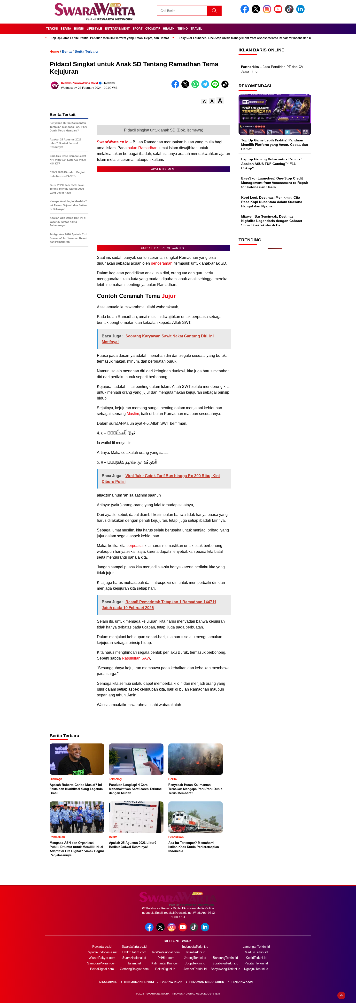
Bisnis (79, 28)
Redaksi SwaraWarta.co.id (79, 83)
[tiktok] (290, 12)
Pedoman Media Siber (206, 982)
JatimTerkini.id (195, 952)
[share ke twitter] (186, 87)
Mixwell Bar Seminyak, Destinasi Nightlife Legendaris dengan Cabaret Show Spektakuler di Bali (271, 220)
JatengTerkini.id (195, 958)
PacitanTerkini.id (256, 963)
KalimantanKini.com (165, 963)
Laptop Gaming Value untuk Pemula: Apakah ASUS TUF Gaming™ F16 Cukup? (271, 163)
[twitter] (257, 12)
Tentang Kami (242, 982)
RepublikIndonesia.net (101, 952)
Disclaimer (108, 982)
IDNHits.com (165, 958)
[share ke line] (216, 87)
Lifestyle (94, 28)
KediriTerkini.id (256, 958)
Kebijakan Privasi (139, 982)
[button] (204, 101)
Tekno (183, 28)
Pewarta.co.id (101, 946)
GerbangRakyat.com (134, 969)
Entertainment (117, 28)
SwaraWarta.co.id (113, 142)
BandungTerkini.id (225, 958)
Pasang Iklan (172, 982)
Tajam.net (134, 963)
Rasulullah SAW (136, 658)
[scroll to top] (341, 995)
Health (169, 28)
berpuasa (134, 546)
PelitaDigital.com (102, 969)
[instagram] (268, 12)
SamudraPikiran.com (101, 963)
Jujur (169, 296)
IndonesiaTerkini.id (195, 946)
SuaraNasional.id (134, 958)
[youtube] (279, 12)
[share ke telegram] (206, 87)
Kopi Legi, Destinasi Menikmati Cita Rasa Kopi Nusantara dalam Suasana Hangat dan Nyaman (271, 202)
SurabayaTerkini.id (225, 963)
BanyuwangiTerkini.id (225, 969)
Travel (196, 28)
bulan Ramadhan (142, 148)
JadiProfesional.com (165, 952)
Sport (137, 28)
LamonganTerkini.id (256, 946)
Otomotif (152, 28)
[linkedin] (301, 12)
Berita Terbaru (86, 51)
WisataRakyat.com (102, 958)
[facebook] (245, 12)
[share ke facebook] (176, 87)
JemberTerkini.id (195, 969)
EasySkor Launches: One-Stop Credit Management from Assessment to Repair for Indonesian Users (248, 38)
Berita (66, 28)
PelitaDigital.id (165, 969)
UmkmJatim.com (134, 952)
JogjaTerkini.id (195, 963)
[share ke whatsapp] (196, 87)
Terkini (52, 28)
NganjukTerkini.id (256, 969)
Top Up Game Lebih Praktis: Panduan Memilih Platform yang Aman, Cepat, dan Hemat (110, 38)
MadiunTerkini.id (256, 952)
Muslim (133, 414)
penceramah (161, 263)
